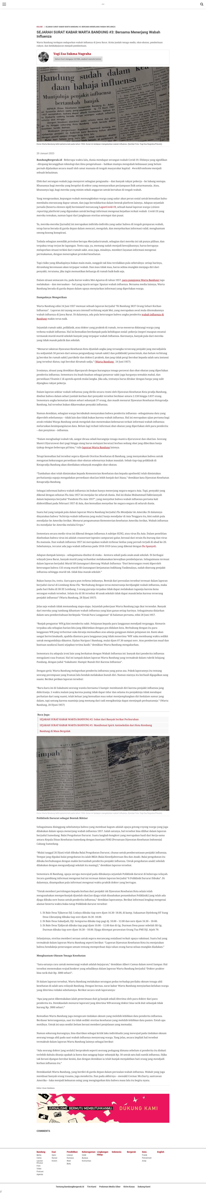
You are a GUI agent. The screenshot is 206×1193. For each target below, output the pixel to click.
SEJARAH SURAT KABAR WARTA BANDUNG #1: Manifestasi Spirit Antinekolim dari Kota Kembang (96, 725)
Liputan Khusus (40, 1162)
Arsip (144, 1161)
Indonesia (116, 1152)
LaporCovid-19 (107, 207)
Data (144, 1152)
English (160, 1152)
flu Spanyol (148, 546)
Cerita (39, 1158)
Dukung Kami (144, 1186)
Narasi (54, 1158)
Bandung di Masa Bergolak (55, 731)
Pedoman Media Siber (109, 1186)
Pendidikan (72, 1152)
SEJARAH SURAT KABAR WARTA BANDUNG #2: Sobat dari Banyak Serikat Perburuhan (89, 719)
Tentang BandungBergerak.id (70, 1186)
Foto (38, 1166)
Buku (69, 1164)
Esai (54, 1152)
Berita (39, 1155)
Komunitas (86, 1161)
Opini (54, 1155)
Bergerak (131, 1152)
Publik (144, 1155)
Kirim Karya (129, 1186)
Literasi (70, 1155)
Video (39, 1169)
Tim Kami (91, 1186)
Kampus (70, 1158)
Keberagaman (88, 1152)
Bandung (41, 1152)
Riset (69, 1161)
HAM (84, 1155)
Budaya (85, 1158)
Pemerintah (147, 1158)
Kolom (40, 27)
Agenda (40, 1174)
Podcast (40, 1171)
